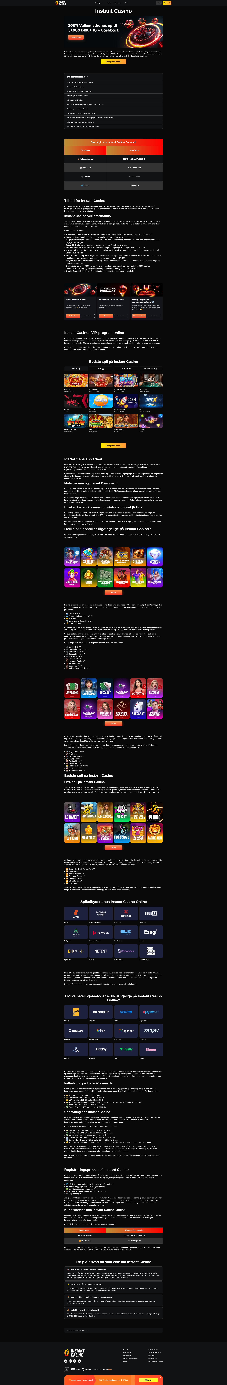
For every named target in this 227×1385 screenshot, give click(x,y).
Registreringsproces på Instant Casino (80, 122)
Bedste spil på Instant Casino (77, 96)
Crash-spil (124, 368)
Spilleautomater (149, 368)
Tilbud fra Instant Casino (75, 87)
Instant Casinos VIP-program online (79, 91)
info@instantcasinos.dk (155, 1361)
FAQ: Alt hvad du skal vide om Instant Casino (83, 126)
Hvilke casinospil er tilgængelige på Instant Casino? (85, 104)
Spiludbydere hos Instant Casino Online (81, 113)
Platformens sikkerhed (75, 100)
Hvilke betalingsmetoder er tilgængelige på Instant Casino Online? (90, 118)
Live (99, 368)
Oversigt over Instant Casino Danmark (80, 82)
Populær (75, 368)
